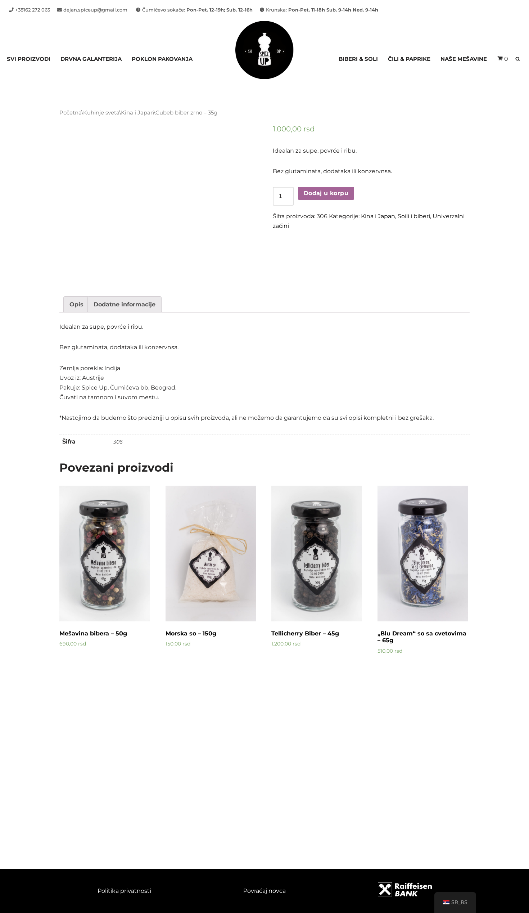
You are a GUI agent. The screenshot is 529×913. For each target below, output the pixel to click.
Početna (70, 112)
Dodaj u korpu (326, 193)
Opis (76, 304)
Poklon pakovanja (162, 58)
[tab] (76, 304)
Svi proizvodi (28, 58)
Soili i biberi (414, 216)
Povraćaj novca (264, 890)
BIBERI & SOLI (358, 58)
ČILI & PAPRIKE (409, 58)
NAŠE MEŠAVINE (463, 58)
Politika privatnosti (124, 890)
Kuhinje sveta (101, 112)
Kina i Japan (137, 112)
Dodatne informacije (124, 304)
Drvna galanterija (91, 58)
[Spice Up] (264, 58)
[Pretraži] (517, 59)
